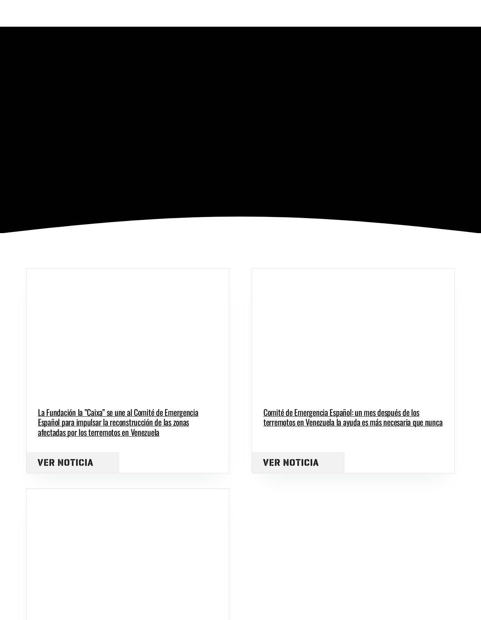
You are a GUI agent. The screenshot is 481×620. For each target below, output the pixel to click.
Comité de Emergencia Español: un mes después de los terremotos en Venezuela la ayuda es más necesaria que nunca (352, 417)
